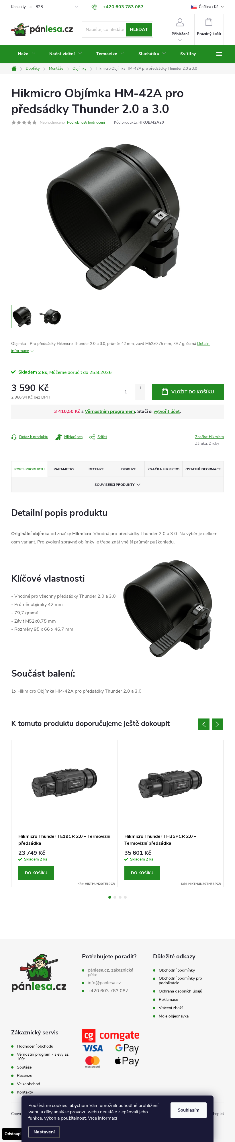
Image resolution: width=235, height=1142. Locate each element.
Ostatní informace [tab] (203, 469)
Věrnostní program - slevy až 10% (42, 1056)
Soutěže (24, 1067)
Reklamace (168, 999)
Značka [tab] (163, 469)
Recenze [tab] (96, 469)
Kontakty (18, 6)
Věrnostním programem (110, 411)
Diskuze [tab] (128, 469)
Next (217, 724)
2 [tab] (114, 897)
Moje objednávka (174, 1016)
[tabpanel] (64, 813)
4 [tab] (125, 897)
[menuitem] (26, 54)
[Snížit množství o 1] (140, 396)
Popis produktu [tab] (29, 469)
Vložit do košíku (192, 392)
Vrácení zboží (171, 1008)
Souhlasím (188, 1110)
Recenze (24, 1075)
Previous (203, 724)
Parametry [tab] (64, 469)
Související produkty (114, 484)
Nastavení (44, 1132)
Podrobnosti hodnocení (86, 122)
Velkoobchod (28, 1084)
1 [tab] (109, 897)
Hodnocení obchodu (35, 1046)
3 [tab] (120, 897)
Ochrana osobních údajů (180, 991)
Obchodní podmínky (177, 970)
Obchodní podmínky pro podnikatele (180, 980)
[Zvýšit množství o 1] (140, 388)
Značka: (209, 437)
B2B (39, 6)
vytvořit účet (167, 411)
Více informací (102, 1118)
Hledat (139, 29)
